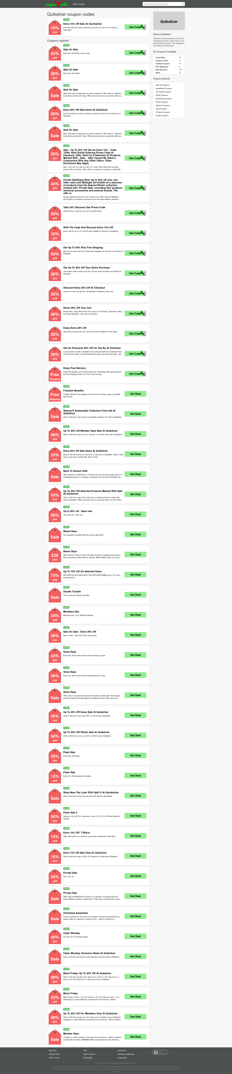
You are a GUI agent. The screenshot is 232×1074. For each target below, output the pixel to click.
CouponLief (122, 1057)
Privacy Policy (54, 1054)
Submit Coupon (79, 4)
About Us (52, 1050)
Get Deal (135, 394)
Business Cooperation (126, 1054)
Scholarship (87, 1057)
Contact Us (122, 1050)
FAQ (85, 1050)
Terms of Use (54, 1057)
